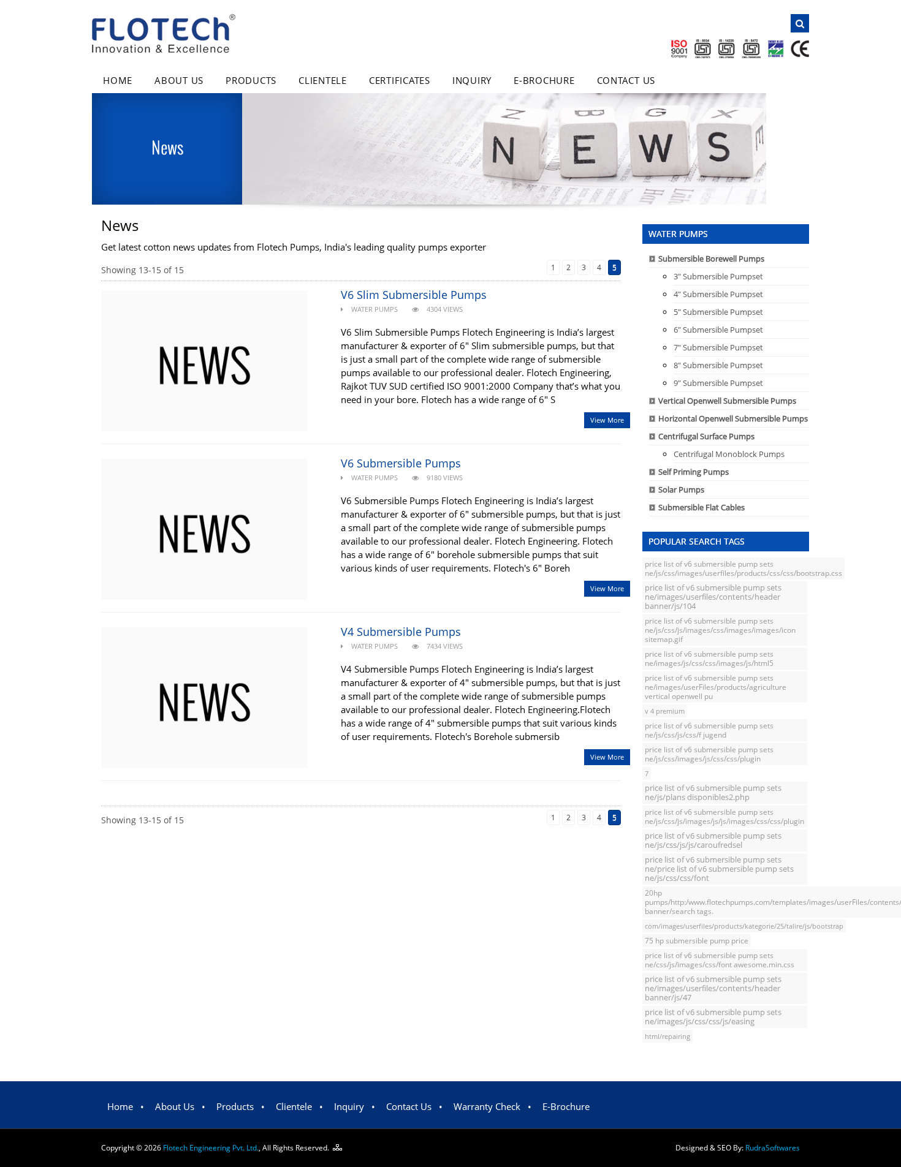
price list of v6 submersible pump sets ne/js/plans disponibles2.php (713, 793)
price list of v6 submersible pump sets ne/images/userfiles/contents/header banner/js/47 (713, 988)
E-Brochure (544, 80)
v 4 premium (665, 711)
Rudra (772, 1147)
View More (607, 420)
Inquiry (472, 80)
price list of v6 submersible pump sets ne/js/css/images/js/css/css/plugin (709, 753)
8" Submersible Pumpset (718, 365)
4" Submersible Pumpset (718, 294)
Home (117, 80)
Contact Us (626, 80)
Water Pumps (374, 309)
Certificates (399, 80)
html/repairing (667, 1036)
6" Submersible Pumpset (718, 329)
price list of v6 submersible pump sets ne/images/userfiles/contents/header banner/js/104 (713, 596)
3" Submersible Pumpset (718, 276)
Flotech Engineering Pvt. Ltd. (211, 1147)
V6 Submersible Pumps (401, 463)
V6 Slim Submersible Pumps (414, 294)
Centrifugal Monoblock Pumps (729, 453)
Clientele (322, 80)
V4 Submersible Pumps (401, 631)
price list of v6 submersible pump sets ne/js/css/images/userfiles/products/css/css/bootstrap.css (743, 568)
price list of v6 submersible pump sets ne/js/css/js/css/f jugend (709, 730)
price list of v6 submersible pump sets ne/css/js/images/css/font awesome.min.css (719, 959)
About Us (178, 80)
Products (251, 80)
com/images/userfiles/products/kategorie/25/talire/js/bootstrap (744, 926)
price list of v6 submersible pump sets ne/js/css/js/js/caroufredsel (713, 840)
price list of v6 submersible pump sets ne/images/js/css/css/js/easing (713, 1017)
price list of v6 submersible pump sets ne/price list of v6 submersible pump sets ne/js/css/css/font (719, 869)
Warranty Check (487, 1106)
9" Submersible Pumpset (718, 382)
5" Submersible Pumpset (718, 311)
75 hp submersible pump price (696, 940)
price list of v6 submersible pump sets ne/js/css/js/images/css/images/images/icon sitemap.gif (720, 630)
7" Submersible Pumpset (718, 347)
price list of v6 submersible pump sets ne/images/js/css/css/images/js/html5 (709, 658)
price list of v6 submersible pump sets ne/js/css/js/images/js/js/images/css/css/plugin (724, 816)
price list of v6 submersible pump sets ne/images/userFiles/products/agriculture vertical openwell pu (715, 687)
